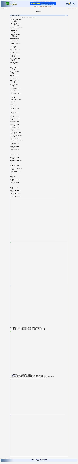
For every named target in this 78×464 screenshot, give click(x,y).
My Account (37, 459)
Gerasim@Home (36, 17)
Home (32, 459)
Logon (76, 8)
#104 (67, 15)
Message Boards (43, 459)
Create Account (71, 8)
